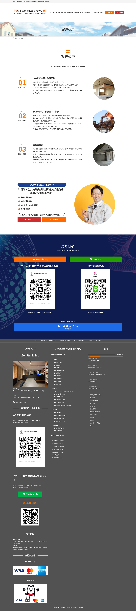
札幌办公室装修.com (57, 449)
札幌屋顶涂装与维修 (59, 394)
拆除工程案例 (52, 340)
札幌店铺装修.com (57, 457)
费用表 (43, 340)
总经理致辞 (93, 409)
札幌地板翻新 (57, 381)
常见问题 (92, 406)
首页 (36, 340)
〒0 (14, 391)
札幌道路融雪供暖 (59, 370)
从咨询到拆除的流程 (65, 340)
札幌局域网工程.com (57, 452)
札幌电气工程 (57, 412)
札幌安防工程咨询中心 (60, 415)
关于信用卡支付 (94, 400)
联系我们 (98, 340)
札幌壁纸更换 (57, 375)
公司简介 (90, 340)
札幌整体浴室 (57, 368)
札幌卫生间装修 (58, 362)
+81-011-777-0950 (21, 402)
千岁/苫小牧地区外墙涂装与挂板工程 (64, 391)
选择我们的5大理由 (95, 423)
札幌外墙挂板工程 (59, 402)
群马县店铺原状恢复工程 (95, 367)
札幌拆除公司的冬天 (93, 361)
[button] (109, 12)
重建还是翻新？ (92, 381)
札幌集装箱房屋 (58, 430)
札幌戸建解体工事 (59, 428)
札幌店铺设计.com (57, 455)
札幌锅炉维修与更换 (59, 421)
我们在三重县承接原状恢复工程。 (97, 374)
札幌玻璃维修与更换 (59, 400)
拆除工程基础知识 (79, 340)
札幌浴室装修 (57, 365)
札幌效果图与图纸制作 (58, 441)
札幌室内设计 (57, 384)
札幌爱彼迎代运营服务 (58, 446)
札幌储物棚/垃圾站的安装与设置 (62, 405)
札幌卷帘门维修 (58, 397)
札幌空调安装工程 (59, 418)
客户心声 (92, 403)
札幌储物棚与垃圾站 (57, 443)
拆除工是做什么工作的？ (95, 388)
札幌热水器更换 (58, 378)
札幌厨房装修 (57, 373)
